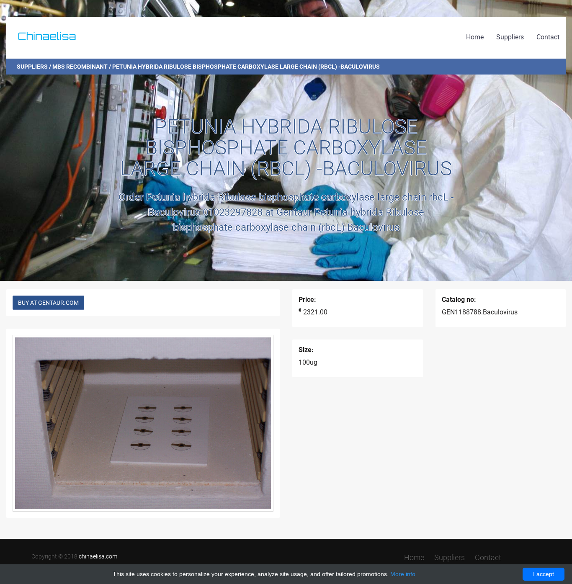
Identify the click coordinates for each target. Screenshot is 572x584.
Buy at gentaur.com (48, 302)
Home (475, 37)
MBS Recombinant (80, 66)
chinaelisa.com (98, 556)
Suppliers (510, 37)
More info (402, 574)
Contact (547, 37)
